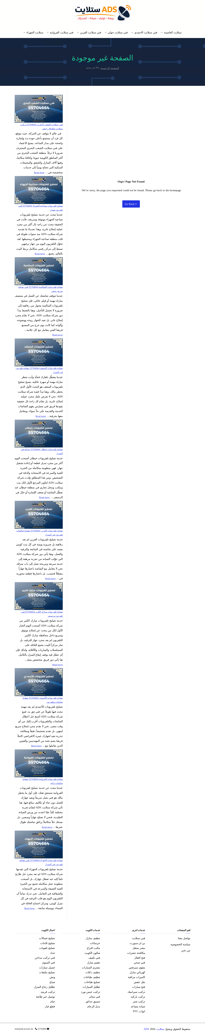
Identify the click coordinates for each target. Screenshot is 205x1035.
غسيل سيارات (47, 967)
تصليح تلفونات (47, 947)
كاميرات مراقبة (136, 977)
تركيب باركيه (138, 996)
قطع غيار (50, 1006)
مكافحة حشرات (136, 952)
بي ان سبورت (137, 943)
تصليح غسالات (47, 938)
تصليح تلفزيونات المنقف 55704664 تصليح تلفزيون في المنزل (39, 370)
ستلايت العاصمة (173, 32)
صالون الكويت (92, 952)
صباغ (52, 982)
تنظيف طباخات (91, 977)
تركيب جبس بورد (90, 991)
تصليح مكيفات (47, 972)
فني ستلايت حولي (118, 32)
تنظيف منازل (93, 938)
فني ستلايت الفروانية (61, 32)
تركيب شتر (139, 1001)
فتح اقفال (139, 957)
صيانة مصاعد (138, 1006)
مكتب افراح (93, 947)
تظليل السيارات (91, 986)
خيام (52, 1001)
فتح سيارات (138, 986)
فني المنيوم (48, 962)
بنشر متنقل (139, 947)
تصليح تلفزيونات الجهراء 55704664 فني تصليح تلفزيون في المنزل (41, 862)
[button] (162, 32)
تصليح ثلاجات (47, 943)
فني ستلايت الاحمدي (145, 32)
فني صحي (139, 962)
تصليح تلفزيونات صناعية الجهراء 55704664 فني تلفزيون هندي (40, 208)
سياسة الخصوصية (180, 944)
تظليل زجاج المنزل (44, 986)
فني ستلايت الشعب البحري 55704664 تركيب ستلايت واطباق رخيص (41, 126)
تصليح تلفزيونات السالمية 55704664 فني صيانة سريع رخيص (40, 289)
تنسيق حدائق (93, 1001)
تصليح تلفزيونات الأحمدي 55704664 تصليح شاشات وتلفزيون (43, 700)
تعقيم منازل (93, 962)
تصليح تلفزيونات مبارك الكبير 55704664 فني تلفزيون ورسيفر (42, 614)
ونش (52, 977)
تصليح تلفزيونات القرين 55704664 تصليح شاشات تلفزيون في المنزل (39, 533)
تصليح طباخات (92, 982)
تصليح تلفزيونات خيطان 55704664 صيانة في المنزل (42, 451)
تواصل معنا (184, 938)
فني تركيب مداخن (45, 957)
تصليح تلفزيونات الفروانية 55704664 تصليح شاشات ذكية (43, 781)
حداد (52, 952)
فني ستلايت (138, 938)
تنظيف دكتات (92, 972)
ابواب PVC (139, 1011)
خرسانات (95, 943)
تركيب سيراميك (136, 991)
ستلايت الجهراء (34, 32)
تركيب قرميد (48, 991)
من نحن (185, 950)
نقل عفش (139, 982)
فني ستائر (94, 996)
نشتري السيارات (91, 967)
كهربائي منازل (137, 972)
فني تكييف (94, 957)
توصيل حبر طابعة (45, 996)
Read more (39, 172)
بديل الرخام (93, 1006)
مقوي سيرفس (137, 967)
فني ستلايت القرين (90, 32)
